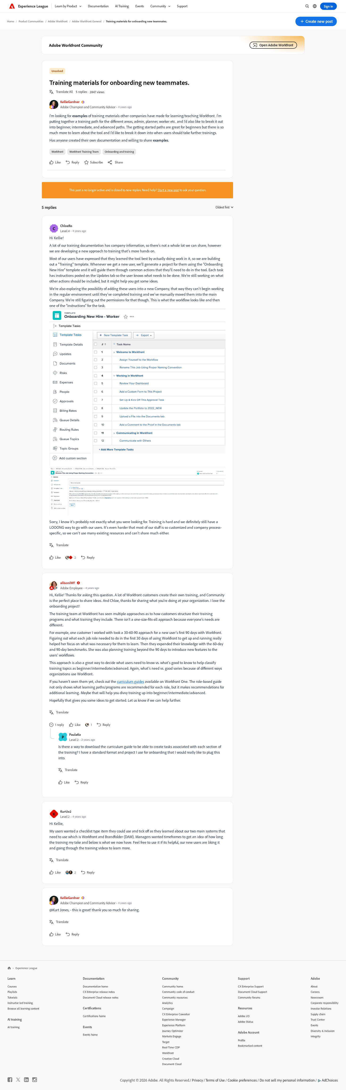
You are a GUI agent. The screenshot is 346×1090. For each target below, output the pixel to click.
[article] (136, 392)
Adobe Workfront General (86, 21)
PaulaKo (75, 734)
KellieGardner (70, 102)
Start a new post (168, 190)
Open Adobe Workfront (276, 45)
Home (10, 21)
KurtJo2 (65, 811)
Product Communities (31, 21)
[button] (316, 21)
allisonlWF (67, 583)
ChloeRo (66, 226)
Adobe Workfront (58, 21)
